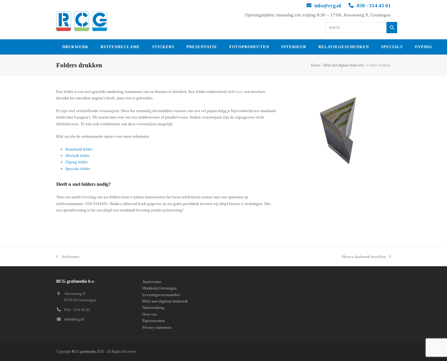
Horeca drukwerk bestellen (364, 257)
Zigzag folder (76, 162)
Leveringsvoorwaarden (161, 294)
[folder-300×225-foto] (338, 128)
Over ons (149, 314)
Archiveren (67, 257)
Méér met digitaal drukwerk (343, 65)
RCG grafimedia (83, 351)
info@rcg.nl (327, 6)
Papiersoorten (153, 320)
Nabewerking (153, 307)
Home (315, 65)
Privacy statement (157, 327)
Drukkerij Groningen (159, 288)
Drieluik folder (77, 155)
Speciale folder (77, 168)
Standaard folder (78, 149)
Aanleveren (151, 281)
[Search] (391, 27)
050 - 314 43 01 (374, 6)
